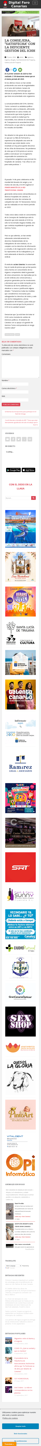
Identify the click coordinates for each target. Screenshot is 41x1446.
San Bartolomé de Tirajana (25, 60)
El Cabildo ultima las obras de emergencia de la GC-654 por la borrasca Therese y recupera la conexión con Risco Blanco (20, 1291)
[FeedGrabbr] (20, 1249)
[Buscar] (33, 498)
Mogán (13, 60)
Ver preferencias (20, 1441)
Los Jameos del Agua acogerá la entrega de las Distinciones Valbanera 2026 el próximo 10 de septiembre (20, 1322)
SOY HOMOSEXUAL (21, 1379)
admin (21, 57)
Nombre (5, 380)
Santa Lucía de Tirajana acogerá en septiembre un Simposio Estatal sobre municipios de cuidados (19, 1313)
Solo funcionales (20, 1433)
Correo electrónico (9, 388)
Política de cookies (10, 1418)
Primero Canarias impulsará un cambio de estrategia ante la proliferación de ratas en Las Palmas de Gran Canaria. (19, 1282)
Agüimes (30, 57)
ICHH (17, 334)
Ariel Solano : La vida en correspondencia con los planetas (23, 1390)
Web (3, 396)
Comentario (6, 354)
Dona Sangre (9, 334)
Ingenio (7, 60)
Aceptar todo (20, 1426)
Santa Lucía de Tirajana (13, 62)
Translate (12, 1268)
